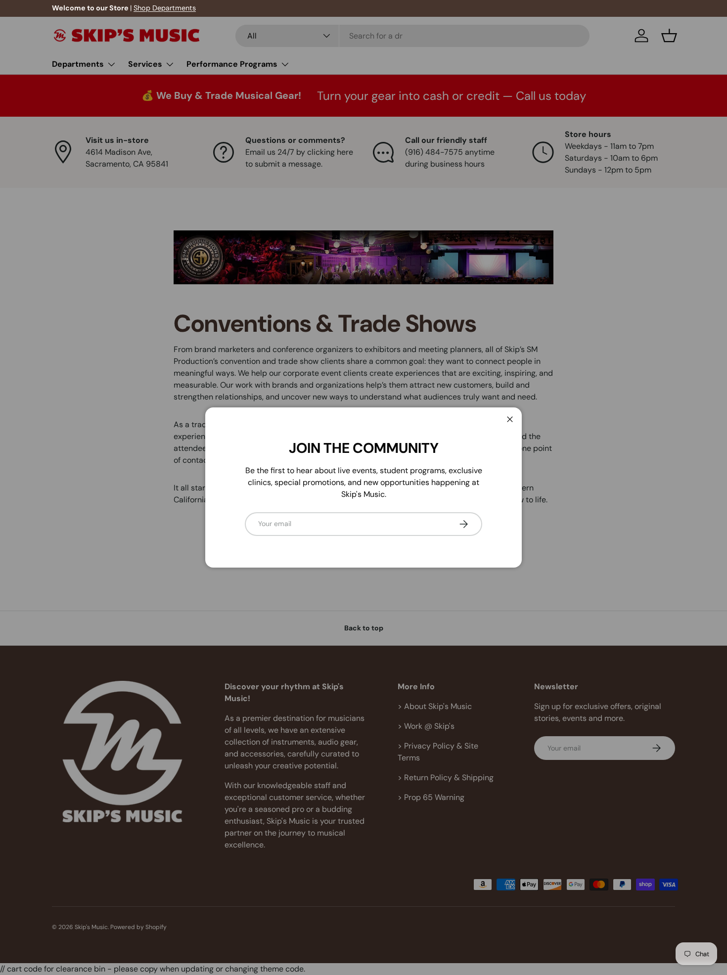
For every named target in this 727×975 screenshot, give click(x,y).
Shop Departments (165, 7)
